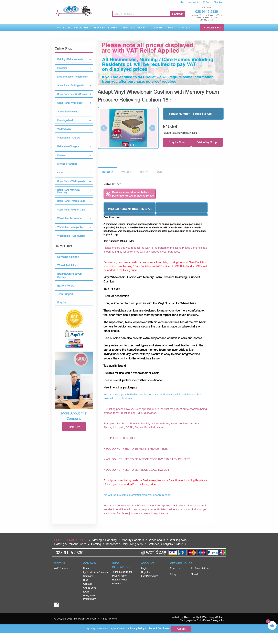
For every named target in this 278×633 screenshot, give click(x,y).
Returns (160, 172)
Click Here (74, 426)
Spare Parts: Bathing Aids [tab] (70, 85)
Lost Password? (149, 576)
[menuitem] (72, 27)
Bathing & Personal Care (70, 544)
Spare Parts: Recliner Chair (71, 209)
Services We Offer (105, 27)
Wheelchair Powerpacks (70, 227)
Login (144, 568)
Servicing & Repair (133, 27)
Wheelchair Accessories (70, 218)
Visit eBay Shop (207, 142)
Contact (184, 27)
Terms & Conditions (122, 571)
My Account (192, 2)
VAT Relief (126, 172)
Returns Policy (119, 579)
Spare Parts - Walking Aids (71, 181)
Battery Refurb (65, 285)
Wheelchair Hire (66, 265)
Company (156, 27)
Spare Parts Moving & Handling (68, 190)
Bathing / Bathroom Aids (70, 59)
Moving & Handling (67, 163)
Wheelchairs (157, 540)
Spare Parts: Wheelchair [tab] (69, 102)
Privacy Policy (119, 575)
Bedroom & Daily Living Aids (124, 544)
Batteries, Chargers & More (165, 544)
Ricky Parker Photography (210, 620)
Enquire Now (177, 142)
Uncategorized (65, 120)
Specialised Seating (67, 111)
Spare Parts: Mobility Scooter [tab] (72, 94)
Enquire (61, 302)
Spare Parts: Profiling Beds (71, 200)
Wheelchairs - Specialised (71, 235)
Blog (85, 579)
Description (107, 172)
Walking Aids (64, 128)
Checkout (219, 2)
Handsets (62, 67)
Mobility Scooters (133, 540)
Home (86, 568)
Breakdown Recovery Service (69, 275)
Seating (96, 544)
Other (60, 172)
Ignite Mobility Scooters (72, 27)
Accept (181, 628)
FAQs (171, 27)
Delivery (143, 172)
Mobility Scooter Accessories (72, 76)
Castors (61, 155)
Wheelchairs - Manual (68, 137)
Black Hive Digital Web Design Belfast (204, 617)
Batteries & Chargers (68, 146)
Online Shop (213, 27)
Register (145, 572)
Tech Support (65, 294)
